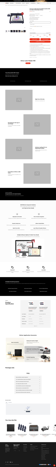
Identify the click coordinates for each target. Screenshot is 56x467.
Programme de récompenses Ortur (45, 449)
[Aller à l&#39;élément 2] (9, 31)
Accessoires (24, 448)
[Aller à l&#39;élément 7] (22, 31)
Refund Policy (43, 455)
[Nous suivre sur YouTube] (10, 462)
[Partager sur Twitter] (33, 57)
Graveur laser (25, 446)
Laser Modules (25, 447)
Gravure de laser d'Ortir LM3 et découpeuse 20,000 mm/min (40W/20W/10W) (33, 308)
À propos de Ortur (43, 446)
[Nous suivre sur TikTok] (12, 462)
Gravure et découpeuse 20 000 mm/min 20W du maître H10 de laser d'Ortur (43, 308)
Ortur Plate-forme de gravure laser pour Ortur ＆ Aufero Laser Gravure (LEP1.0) (10, 435)
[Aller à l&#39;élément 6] (19, 31)
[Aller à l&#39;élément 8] (24, 31)
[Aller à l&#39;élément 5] (17, 31)
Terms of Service (43, 454)
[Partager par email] (36, 57)
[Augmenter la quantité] (33, 30)
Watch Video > (28, 63)
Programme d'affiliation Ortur (45, 450)
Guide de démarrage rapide (33, 446)
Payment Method (43, 459)
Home (6, 5)
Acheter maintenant (45, 39)
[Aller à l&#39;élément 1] (6, 31)
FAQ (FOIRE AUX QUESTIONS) (34, 448)
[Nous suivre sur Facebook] (5, 462)
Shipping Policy (43, 456)
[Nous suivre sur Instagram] (7, 462)
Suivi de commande (32, 447)
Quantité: (31, 28)
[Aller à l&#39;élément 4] (14, 31)
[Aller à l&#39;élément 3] (11, 31)
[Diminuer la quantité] (30, 30)
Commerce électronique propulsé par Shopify (14, 464)
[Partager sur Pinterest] (35, 57)
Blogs (42, 447)
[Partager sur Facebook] (32, 57)
